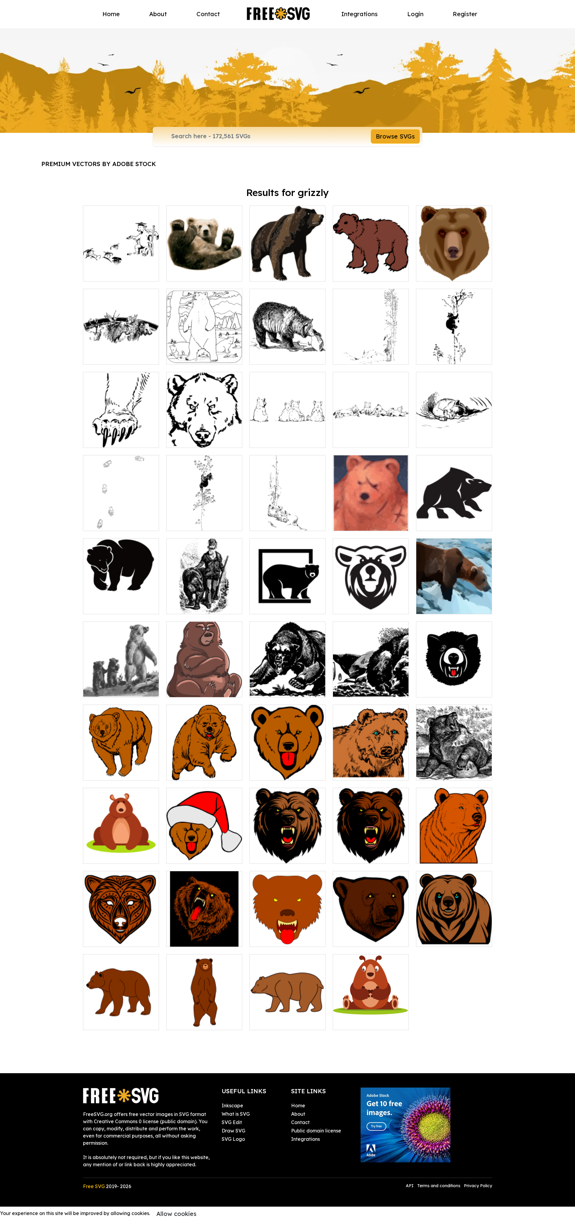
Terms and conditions (438, 1185)
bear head (185, 440)
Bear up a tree (439, 356)
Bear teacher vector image (121, 269)
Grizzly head (437, 689)
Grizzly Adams (189, 606)
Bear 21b (349, 855)
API (410, 1185)
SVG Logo (233, 1139)
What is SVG (236, 1114)
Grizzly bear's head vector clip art (454, 269)
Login (415, 14)
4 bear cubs (269, 440)
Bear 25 (265, 1022)
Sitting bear (103, 855)
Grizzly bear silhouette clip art (287, 602)
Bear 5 (180, 772)
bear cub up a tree (194, 523)
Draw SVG (233, 1131)
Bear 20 (99, 1022)
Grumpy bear (188, 689)
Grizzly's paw (104, 440)
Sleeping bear (355, 689)
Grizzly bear (270, 356)
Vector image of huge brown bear (287, 269)
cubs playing (354, 440)
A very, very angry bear (200, 939)
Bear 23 (348, 939)
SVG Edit (232, 1122)
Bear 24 (182, 1022)
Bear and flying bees (447, 772)
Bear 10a (266, 772)
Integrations (359, 14)
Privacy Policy (478, 1185)
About (158, 14)
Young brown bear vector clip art (370, 269)
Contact (208, 14)
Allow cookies (176, 1213)
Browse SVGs (395, 136)
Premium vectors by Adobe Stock (98, 164)
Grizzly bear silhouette (115, 606)
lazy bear (267, 523)
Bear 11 (348, 772)
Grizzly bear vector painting (204, 269)
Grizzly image (188, 356)
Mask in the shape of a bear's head (121, 935)
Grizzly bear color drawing (369, 523)
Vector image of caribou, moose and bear (121, 352)
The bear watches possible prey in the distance (454, 851)
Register (465, 14)
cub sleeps (435, 440)
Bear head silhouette (363, 606)
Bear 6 (97, 772)
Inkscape (232, 1106)
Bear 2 (430, 939)
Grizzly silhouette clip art (451, 523)
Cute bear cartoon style (366, 1022)
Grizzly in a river (441, 606)
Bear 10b (183, 855)
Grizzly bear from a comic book (287, 685)
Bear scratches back (363, 356)
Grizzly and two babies (116, 689)
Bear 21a (266, 855)
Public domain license (316, 1131)
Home (111, 14)
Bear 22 (265, 939)
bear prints (102, 523)
